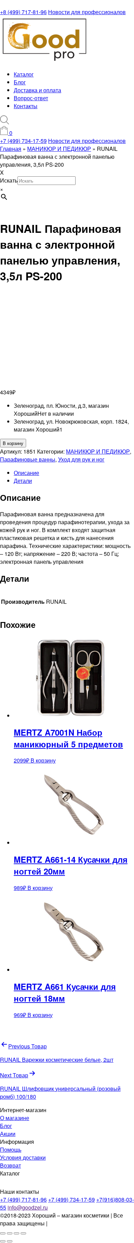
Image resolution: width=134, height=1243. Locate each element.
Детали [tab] (23, 481)
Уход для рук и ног (81, 459)
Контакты (25, 106)
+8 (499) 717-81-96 (23, 12)
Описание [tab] (26, 473)
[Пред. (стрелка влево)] (2, 1241)
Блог (20, 82)
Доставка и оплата (37, 90)
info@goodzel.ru (28, 1207)
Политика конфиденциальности (89, 1223)
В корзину (13, 443)
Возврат (10, 1165)
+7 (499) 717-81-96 (23, 1199)
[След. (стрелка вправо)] (9, 1241)
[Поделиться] (16, 1233)
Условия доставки (23, 1157)
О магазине (14, 1118)
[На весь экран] (9, 1233)
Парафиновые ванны (27, 459)
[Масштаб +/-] (2, 1233)
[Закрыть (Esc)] (23, 1233)
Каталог (24, 74)
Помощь (10, 1149)
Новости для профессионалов (87, 12)
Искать (9, 180)
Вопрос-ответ (31, 98)
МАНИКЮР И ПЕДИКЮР (98, 451)
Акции (7, 1134)
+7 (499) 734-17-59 (23, 141)
